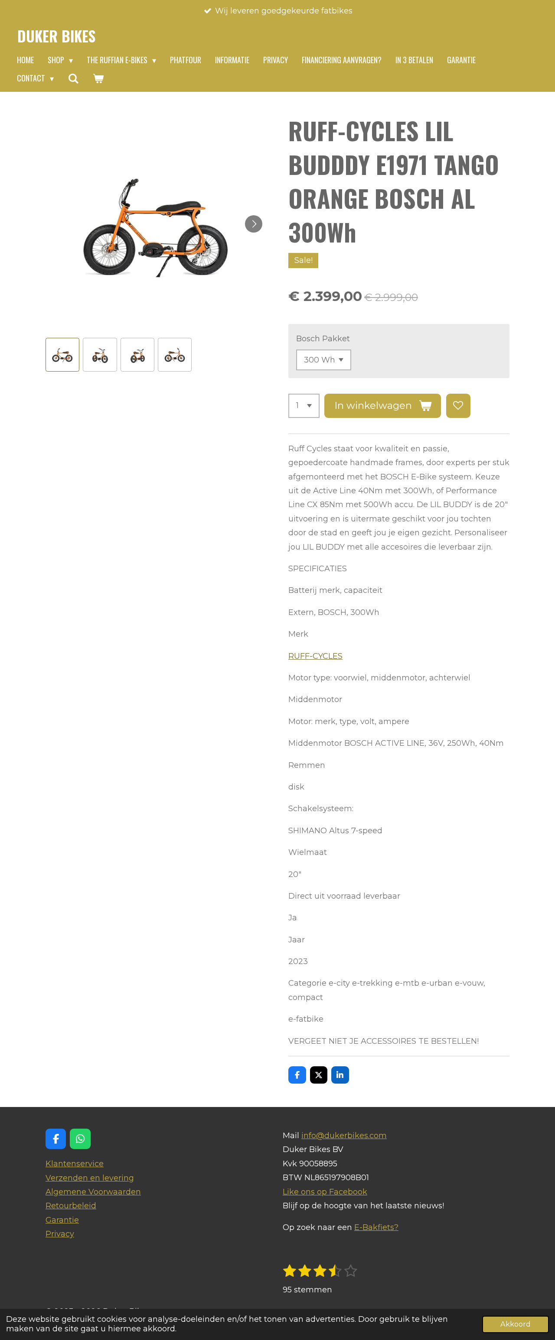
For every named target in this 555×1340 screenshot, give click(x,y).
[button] (62, 355)
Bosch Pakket (323, 338)
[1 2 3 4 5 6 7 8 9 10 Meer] (304, 406)
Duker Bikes (56, 36)
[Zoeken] (73, 78)
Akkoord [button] (515, 1324)
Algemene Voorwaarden (93, 1192)
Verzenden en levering (90, 1178)
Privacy (60, 1234)
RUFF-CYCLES (315, 656)
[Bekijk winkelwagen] (98, 78)
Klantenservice (75, 1163)
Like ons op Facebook (325, 1192)
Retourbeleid (71, 1206)
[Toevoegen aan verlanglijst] (458, 406)
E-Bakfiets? (376, 1227)
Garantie (62, 1220)
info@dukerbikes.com (344, 1135)
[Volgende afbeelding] (253, 224)
